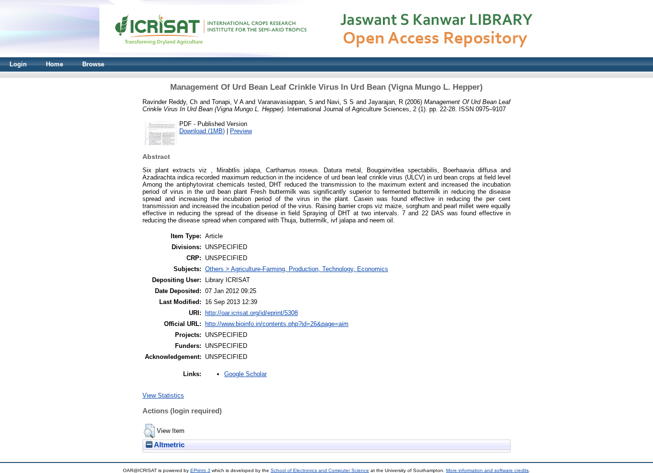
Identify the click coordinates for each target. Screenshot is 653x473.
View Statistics (163, 395)
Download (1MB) (202, 131)
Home (54, 64)
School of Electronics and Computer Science (320, 470)
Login (18, 64)
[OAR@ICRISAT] (326, 55)
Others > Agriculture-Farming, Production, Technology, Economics (296, 269)
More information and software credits (487, 470)
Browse (93, 64)
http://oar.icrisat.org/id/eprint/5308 (251, 312)
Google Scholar (245, 374)
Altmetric (168, 445)
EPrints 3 (200, 470)
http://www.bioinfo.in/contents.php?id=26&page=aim (276, 323)
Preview (241, 131)
